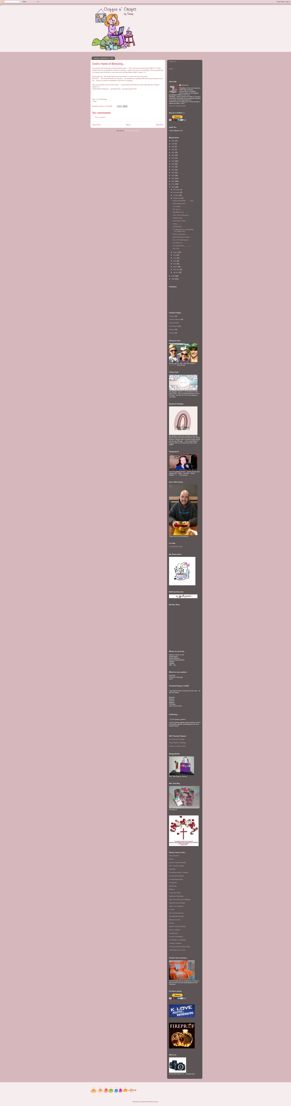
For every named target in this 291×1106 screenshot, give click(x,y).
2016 (173, 170)
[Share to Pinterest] (126, 106)
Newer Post (96, 124)
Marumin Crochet (174, 920)
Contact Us (172, 61)
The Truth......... (178, 248)
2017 (173, 167)
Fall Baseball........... (179, 227)
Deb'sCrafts (173, 886)
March (175, 267)
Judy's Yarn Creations (176, 906)
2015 (173, 172)
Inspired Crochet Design (177, 903)
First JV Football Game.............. (183, 240)
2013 (173, 178)
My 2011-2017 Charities (176, 739)
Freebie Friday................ (181, 218)
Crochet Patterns (174, 319)
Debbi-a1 (172, 889)
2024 (173, 146)
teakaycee (185, 85)
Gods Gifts (172, 323)
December (176, 189)
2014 (173, 175)
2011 (173, 184)
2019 (173, 161)
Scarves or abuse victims (177, 746)
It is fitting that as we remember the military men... (183, 230)
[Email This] (118, 106)
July (174, 255)
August (175, 252)
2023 (173, 149)
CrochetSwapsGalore (176, 879)
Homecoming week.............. (182, 203)
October (176, 195)
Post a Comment (100, 117)
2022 (173, 152)
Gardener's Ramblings (176, 896)
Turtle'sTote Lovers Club (177, 950)
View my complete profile (177, 106)
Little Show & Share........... (182, 221)
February (176, 269)
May (175, 261)
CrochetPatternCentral (176, 876)
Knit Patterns (173, 326)
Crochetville (173, 883)
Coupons (172, 316)
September (177, 198)
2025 (173, 144)
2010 (173, 187)
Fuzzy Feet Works (175, 893)
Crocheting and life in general (178, 872)
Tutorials (172, 333)
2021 (173, 155)
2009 (173, 276)
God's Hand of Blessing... (181, 215)
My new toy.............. (180, 209)
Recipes (171, 329)
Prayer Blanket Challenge (177, 743)
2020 (173, 158)
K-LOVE (171, 909)
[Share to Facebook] (124, 106)
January (176, 272)
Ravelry (171, 923)
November (176, 192)
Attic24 (171, 859)
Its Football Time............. (181, 246)
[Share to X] (122, 106)
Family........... (177, 224)
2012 (173, 181)
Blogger (155, 1102)
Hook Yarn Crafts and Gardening (179, 899)
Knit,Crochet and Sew (176, 913)
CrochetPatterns (174, 546)
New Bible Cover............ (181, 212)
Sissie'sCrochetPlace (176, 936)
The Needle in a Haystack (177, 940)
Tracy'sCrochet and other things (179, 946)
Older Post (159, 124)
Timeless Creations (175, 943)
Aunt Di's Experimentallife (177, 862)
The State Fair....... (179, 243)
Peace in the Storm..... (180, 234)
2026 (173, 141)
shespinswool (173, 933)
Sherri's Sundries (174, 930)
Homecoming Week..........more (183, 201)
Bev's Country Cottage (176, 866)
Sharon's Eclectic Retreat (177, 926)
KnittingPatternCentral (176, 916)
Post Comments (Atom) (132, 131)
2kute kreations (174, 856)
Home (128, 124)
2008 (173, 279)
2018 (173, 164)
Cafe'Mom (172, 869)
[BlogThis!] (120, 106)
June (175, 258)
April (175, 264)
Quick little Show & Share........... (184, 237)
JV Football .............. (180, 206)
